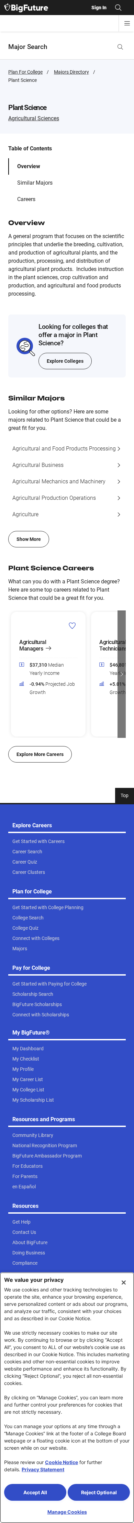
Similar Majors (35, 182)
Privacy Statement (43, 1469)
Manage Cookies (67, 1512)
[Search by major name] (120, 46)
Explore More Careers (40, 754)
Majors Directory (71, 72)
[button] (12, 674)
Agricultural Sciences (33, 118)
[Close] (123, 1282)
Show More (28, 539)
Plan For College (25, 72)
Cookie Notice (61, 1462)
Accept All (35, 1492)
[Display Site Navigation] (127, 23)
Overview (28, 166)
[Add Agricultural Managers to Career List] (72, 625)
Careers (26, 199)
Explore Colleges (65, 361)
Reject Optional (99, 1492)
